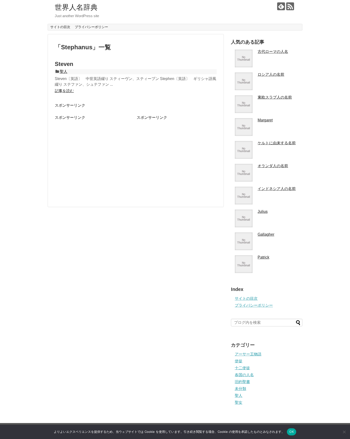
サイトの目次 (60, 27)
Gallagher (266, 234)
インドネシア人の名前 (277, 189)
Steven (64, 64)
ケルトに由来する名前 (277, 143)
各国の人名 (244, 375)
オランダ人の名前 (273, 166)
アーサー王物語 (248, 354)
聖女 (238, 402)
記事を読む (64, 91)
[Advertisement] (95, 153)
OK (291, 432)
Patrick (263, 257)
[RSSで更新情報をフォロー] (290, 6)
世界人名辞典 (76, 7)
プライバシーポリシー (91, 27)
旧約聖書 (242, 382)
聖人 (63, 72)
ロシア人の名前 (271, 74)
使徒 (238, 361)
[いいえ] (344, 431)
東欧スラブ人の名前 (275, 97)
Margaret (265, 120)
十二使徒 (242, 368)
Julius (263, 212)
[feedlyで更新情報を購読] (281, 6)
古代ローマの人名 (273, 52)
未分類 (240, 389)
